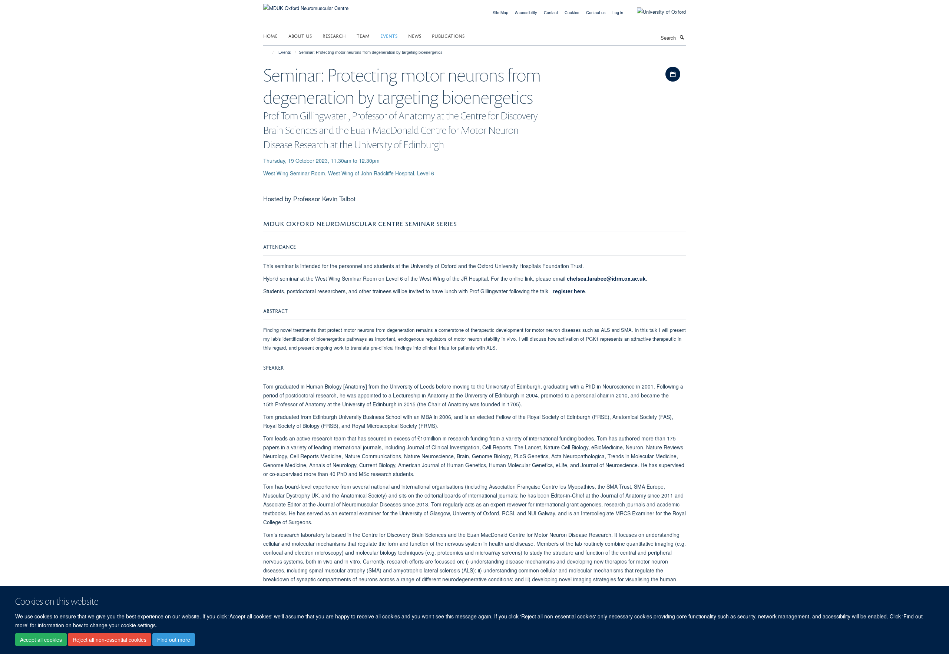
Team (363, 35)
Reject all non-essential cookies (109, 639)
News (414, 35)
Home (270, 35)
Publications (448, 35)
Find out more (173, 639)
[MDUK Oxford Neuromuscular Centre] (305, 5)
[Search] (682, 37)
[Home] (270, 52)
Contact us (596, 12)
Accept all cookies (41, 639)
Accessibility (526, 12)
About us (300, 35)
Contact (551, 12)
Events (388, 35)
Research (334, 35)
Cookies (572, 12)
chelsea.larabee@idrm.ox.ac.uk (606, 278)
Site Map (500, 12)
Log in (617, 12)
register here (569, 291)
